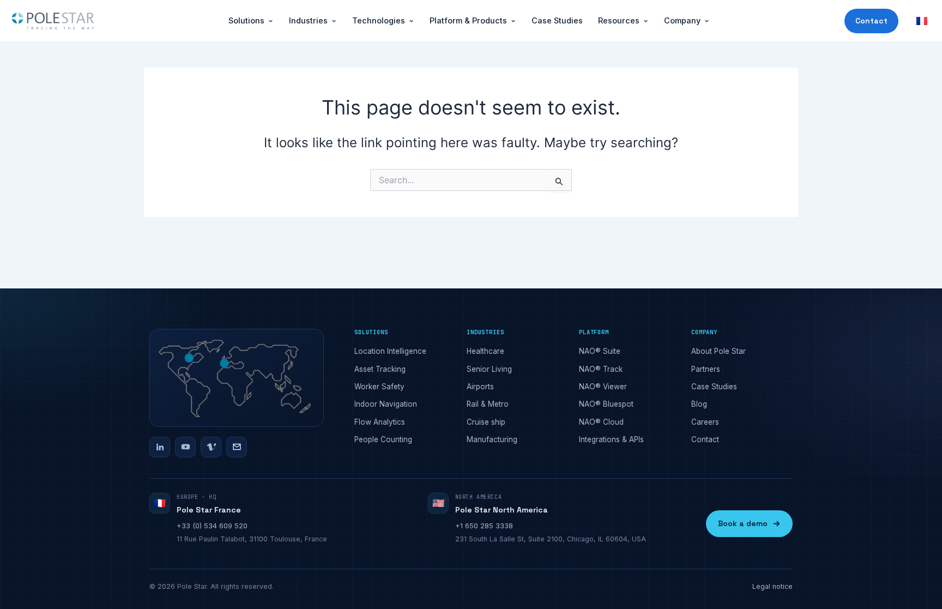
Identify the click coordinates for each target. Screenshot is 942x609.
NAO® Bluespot (606, 404)
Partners (705, 369)
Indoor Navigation (385, 404)
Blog (699, 404)
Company (682, 20)
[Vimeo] (211, 447)
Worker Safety (379, 386)
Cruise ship (486, 422)
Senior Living (489, 369)
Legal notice (772, 586)
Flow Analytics (379, 422)
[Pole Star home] (53, 21)
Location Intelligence (390, 351)
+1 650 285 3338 (484, 525)
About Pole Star (718, 351)
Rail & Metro (488, 404)
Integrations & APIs (611, 439)
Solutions (246, 20)
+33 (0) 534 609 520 (212, 525)
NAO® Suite (599, 351)
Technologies (378, 20)
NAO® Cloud (601, 422)
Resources (618, 20)
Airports (480, 386)
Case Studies (557, 20)
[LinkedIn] (159, 447)
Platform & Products (468, 20)
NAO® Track (601, 369)
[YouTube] (185, 447)
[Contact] (236, 447)
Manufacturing (492, 439)
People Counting (383, 439)
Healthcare (485, 351)
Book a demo (743, 523)
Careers (705, 422)
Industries (308, 20)
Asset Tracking (380, 369)
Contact (871, 21)
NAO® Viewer (603, 386)
